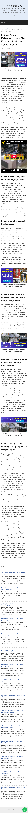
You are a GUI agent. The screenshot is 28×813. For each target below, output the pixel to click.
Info (7, 28)
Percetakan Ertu (14, 5)
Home (2, 28)
